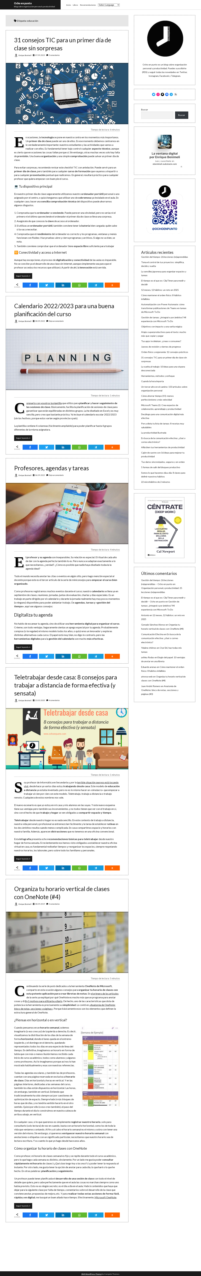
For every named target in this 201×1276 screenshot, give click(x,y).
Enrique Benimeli (25, 55)
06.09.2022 (40, 475)
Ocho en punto (23, 3)
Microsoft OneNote (105, 1197)
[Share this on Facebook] (30, 285)
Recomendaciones (88, 5)
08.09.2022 (40, 321)
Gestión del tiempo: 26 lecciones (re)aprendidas (164, 257)
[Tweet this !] (46, 285)
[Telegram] (95, 285)
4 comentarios (54, 700)
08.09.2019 (40, 904)
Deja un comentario (56, 321)
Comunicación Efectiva (152, 634)
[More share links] (112, 285)
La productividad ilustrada (153, 432)
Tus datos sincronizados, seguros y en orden (163, 462)
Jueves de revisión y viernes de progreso (161, 346)
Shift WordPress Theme (91, 1274)
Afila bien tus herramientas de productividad (163, 447)
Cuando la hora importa (152, 381)
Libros (75, 5)
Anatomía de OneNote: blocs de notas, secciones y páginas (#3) (159, 690)
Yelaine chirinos (148, 647)
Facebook (164, 76)
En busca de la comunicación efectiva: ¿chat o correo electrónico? (161, 638)
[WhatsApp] (79, 285)
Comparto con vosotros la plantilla (44, 403)
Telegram (175, 76)
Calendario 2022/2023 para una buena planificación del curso (67, 359)
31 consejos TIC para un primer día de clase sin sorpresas (67, 93)
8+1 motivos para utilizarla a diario (43, 1001)
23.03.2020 (40, 700)
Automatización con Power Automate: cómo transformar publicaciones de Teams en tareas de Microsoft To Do (163, 308)
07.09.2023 (40, 55)
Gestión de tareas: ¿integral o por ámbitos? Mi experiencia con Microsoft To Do (160, 605)
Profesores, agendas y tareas (51, 468)
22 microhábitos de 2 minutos (155, 482)
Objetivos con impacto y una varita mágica (161, 326)
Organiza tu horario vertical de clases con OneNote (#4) (67, 942)
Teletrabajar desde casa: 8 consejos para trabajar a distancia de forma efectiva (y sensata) (65, 685)
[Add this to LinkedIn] (63, 285)
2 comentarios (54, 55)
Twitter (183, 72)
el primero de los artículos (105, 993)
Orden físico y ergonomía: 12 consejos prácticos (164, 352)
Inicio (68, 5)
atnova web (147, 676)
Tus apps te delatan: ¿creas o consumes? (161, 341)
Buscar (144, 109)
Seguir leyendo (24, 277)
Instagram (154, 76)
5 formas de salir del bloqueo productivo (160, 467)
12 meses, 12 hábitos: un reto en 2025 (160, 290)
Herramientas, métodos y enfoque (158, 376)
